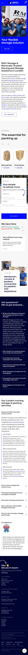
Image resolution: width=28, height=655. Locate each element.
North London (17, 95)
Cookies (7, 646)
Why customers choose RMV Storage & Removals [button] (11, 507)
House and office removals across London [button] (10, 413)
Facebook (3, 621)
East (17, 476)
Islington (4, 105)
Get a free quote (9, 114)
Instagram (4, 619)
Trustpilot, (16, 227)
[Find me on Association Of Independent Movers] (6, 533)
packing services (13, 80)
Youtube (3, 625)
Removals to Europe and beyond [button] (12, 500)
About (2, 642)
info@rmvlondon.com (7, 610)
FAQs (14, 644)
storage (23, 78)
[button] (24, 651)
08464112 (12, 634)
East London (5, 97)
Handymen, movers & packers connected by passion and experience (10, 284)
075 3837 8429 (5, 613)
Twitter (3, 622)
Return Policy (9, 642)
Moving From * (6, 193)
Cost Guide (8, 644)
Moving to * (5, 201)
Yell (13, 229)
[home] (13, 3)
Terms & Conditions (21, 646)
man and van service (18, 471)
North (14, 476)
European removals (10, 109)
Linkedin (3, 624)
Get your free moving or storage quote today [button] (12, 514)
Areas (18, 644)
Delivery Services (19, 642)
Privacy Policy (13, 646)
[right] (8, 144)
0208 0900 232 (5, 611)
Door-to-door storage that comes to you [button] (10, 486)
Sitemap (3, 646)
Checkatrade (5, 229)
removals (12, 78)
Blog (2, 644)
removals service (18, 422)
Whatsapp (4, 572)
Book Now (7, 49)
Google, (9, 227)
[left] (2, 144)
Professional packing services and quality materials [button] (11, 493)
